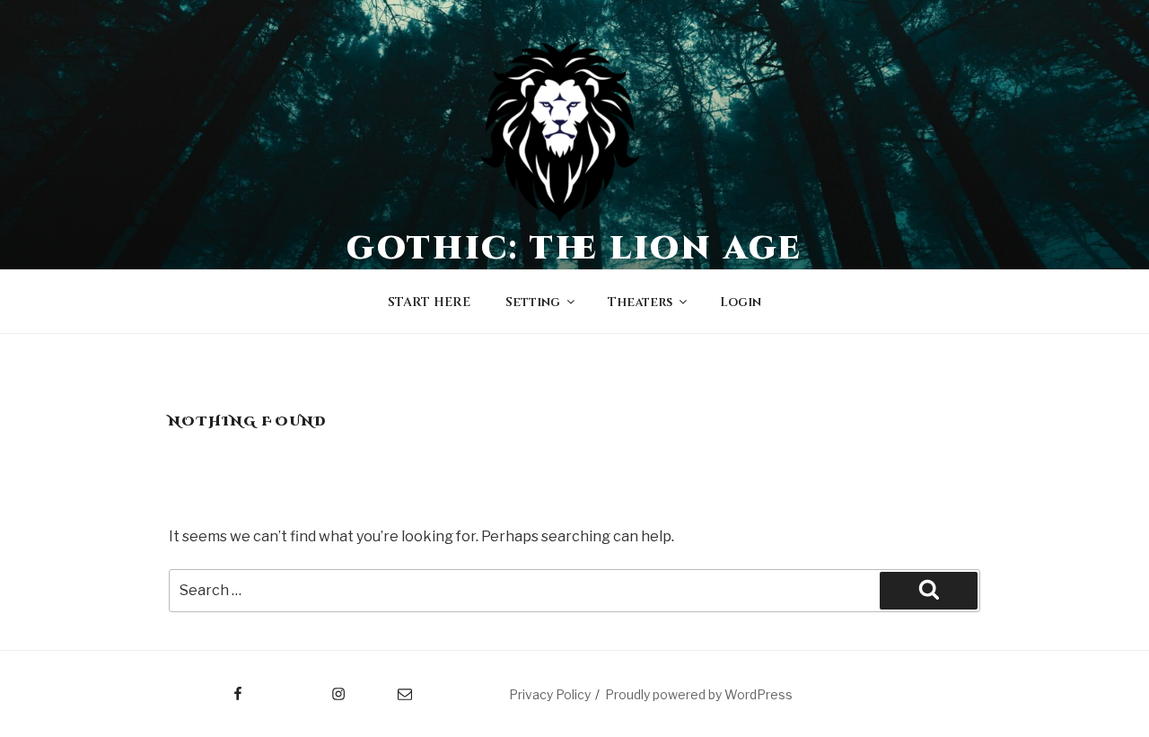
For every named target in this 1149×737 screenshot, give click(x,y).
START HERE (429, 302)
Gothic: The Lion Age (574, 248)
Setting (532, 302)
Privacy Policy (550, 694)
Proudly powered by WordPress (699, 694)
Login (740, 302)
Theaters (640, 302)
